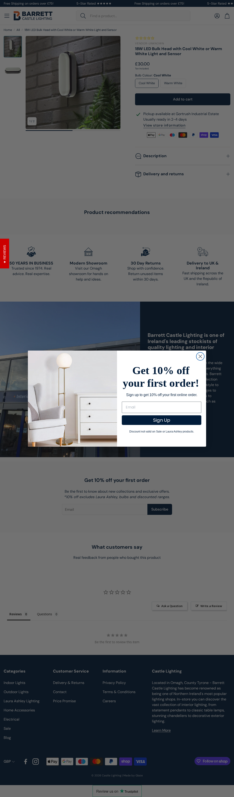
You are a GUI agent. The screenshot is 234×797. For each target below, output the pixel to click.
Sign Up (161, 420)
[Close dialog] (200, 356)
